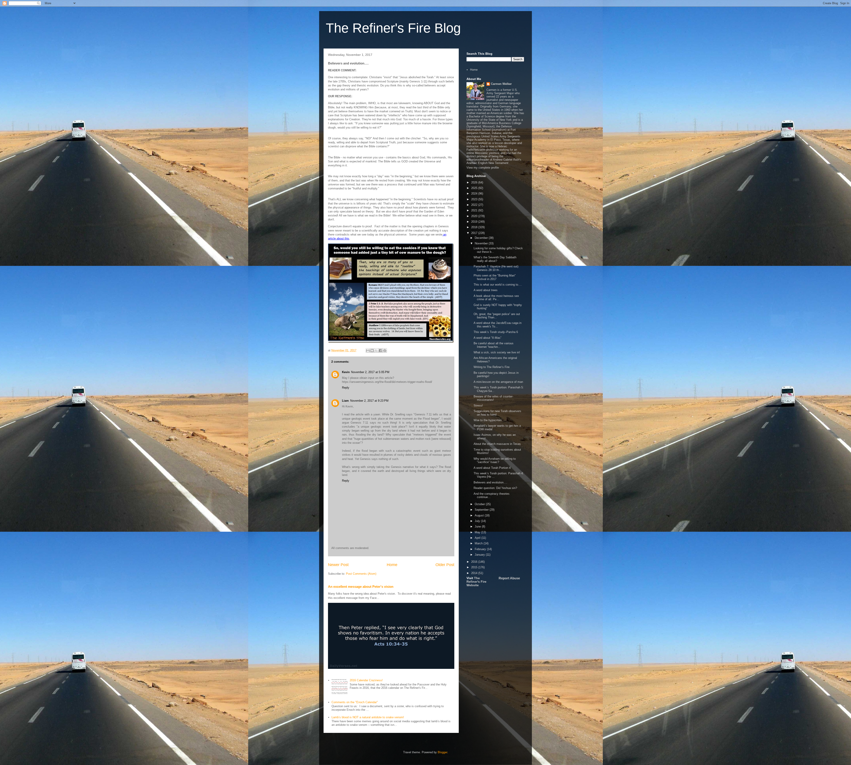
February (481, 549)
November (482, 243)
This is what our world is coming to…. (498, 284)
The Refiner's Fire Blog (393, 28)
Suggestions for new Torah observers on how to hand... (497, 412)
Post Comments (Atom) (361, 573)
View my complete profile (482, 167)
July (478, 521)
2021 (474, 210)
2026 (474, 182)
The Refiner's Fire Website (476, 581)
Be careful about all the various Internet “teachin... (493, 345)
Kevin (346, 372)
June (478, 526)
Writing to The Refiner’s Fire (491, 367)
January (480, 554)
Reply (345, 387)
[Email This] (368, 350)
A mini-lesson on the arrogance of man (498, 381)
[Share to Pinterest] (385, 350)
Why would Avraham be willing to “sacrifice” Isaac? (495, 460)
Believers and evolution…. (490, 482)
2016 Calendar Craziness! (366, 680)
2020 (474, 216)
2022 (474, 204)
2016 (474, 561)
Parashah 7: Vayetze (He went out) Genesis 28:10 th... (496, 268)
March (479, 543)
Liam (345, 400)
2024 (474, 193)
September (482, 509)
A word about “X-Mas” (487, 337)
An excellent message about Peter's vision (360, 586)
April (478, 537)
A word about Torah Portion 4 (492, 467)
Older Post (444, 565)
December (482, 237)
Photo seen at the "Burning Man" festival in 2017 (495, 277)
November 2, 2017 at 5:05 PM (370, 372)
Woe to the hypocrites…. (490, 420)
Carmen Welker (501, 84)
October (480, 504)
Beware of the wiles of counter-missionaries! (493, 398)
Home (392, 565)
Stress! (478, 405)
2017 (474, 233)
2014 (474, 573)
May (478, 532)
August (480, 515)
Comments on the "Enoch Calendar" (355, 702)
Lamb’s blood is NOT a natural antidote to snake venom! (368, 717)
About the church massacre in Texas (497, 444)
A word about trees (486, 290)
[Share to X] (376, 350)
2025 (474, 188)
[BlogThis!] (372, 350)
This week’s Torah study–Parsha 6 (496, 332)
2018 (474, 227)
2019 (474, 221)
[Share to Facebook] (380, 350)
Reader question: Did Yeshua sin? (495, 488)
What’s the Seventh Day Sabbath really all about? (495, 259)
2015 (474, 567)
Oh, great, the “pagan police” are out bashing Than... (497, 315)
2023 (474, 199)
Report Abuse (509, 578)
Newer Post (338, 565)
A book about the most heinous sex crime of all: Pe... (496, 297)
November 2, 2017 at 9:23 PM (369, 400)
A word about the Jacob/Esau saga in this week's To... (497, 324)
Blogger (442, 752)
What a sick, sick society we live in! (497, 352)
